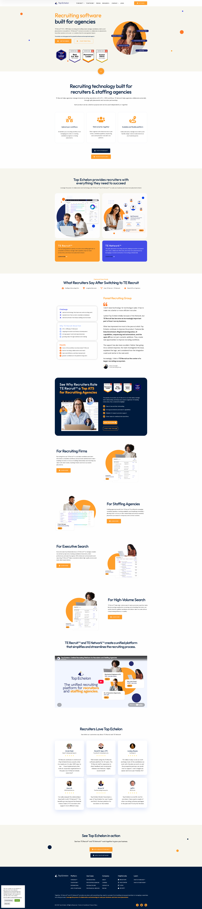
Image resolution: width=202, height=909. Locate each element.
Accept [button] (17, 900)
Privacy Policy (93, 905)
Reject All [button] (7, 903)
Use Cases (90, 876)
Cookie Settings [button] (8, 900)
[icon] (137, 905)
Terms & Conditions (83, 905)
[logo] (62, 3)
